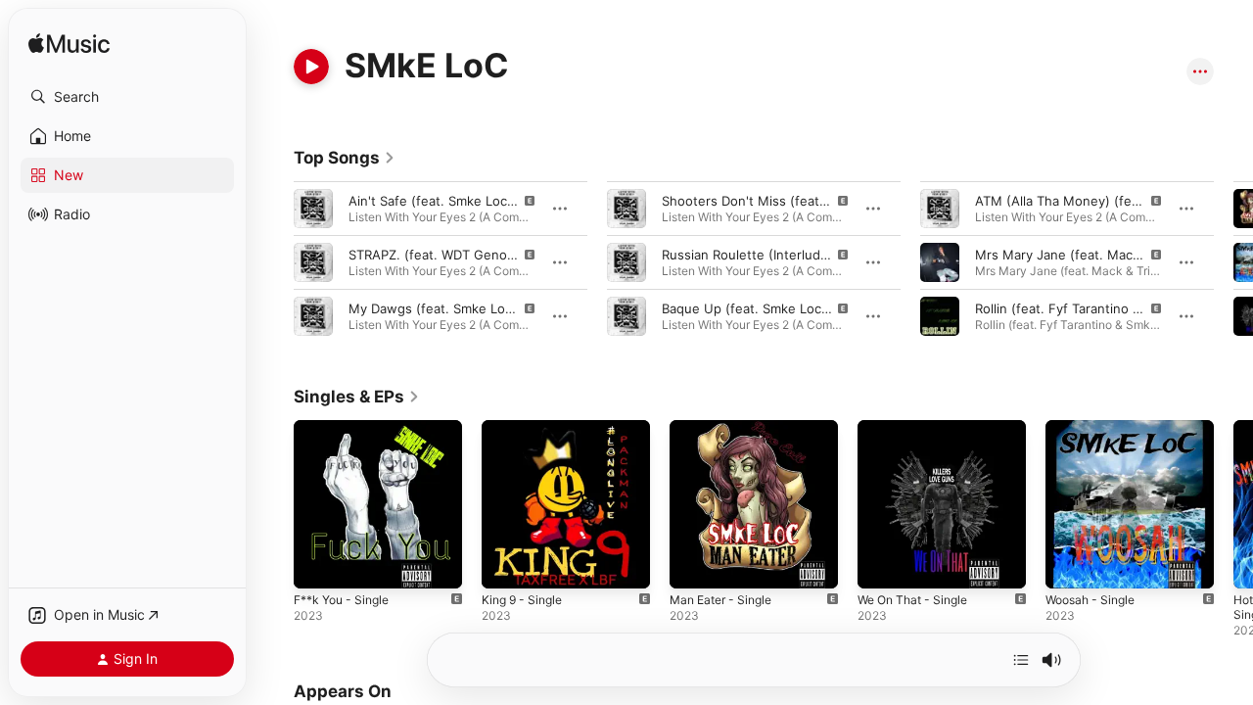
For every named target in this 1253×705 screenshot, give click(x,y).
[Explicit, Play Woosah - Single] (1070, 564)
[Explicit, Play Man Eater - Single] (694, 564)
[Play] (311, 66)
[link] (344, 157)
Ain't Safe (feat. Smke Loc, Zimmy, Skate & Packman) (509, 201)
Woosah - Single (1094, 428)
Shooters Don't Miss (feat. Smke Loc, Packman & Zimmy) (834, 201)
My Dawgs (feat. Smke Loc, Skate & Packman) (488, 308)
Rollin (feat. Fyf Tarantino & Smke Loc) (1091, 308)
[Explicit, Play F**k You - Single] (318, 564)
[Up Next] (1021, 660)
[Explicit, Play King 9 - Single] (506, 564)
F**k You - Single (347, 428)
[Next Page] (1233, 262)
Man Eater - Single (726, 428)
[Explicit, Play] (313, 208)
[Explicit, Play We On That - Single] (882, 564)
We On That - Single (919, 428)
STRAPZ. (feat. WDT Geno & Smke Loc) (467, 254)
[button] (127, 97)
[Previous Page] (274, 262)
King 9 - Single (526, 428)
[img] (69, 44)
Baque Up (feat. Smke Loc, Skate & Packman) (800, 308)
